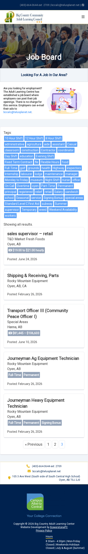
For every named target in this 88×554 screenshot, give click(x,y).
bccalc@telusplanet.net (65, 5)
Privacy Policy (44, 530)
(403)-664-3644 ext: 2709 (34, 5)
